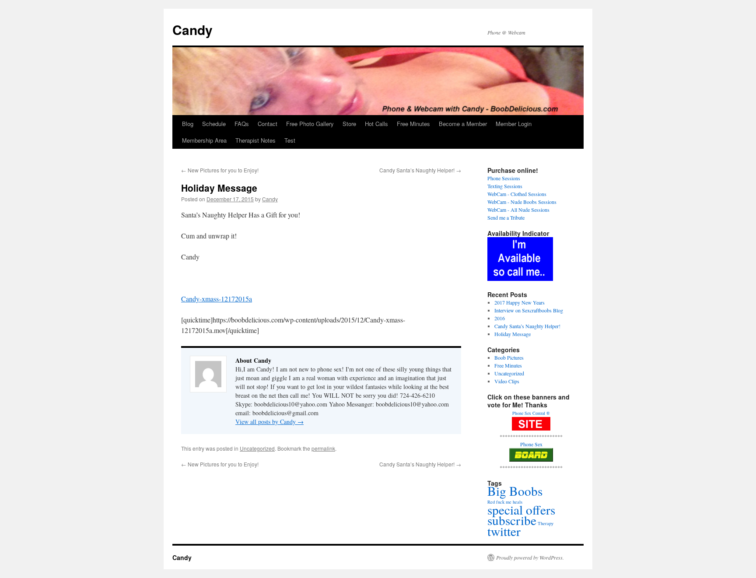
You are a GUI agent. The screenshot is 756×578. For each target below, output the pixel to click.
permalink (323, 448)
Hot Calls (376, 123)
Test (289, 140)
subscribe (511, 520)
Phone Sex (531, 444)
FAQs (241, 123)
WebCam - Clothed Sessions (516, 193)
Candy (192, 29)
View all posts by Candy (269, 421)
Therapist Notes (255, 140)
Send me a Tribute (506, 217)
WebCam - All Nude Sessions (518, 209)
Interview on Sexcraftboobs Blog (528, 310)
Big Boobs (514, 490)
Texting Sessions (504, 185)
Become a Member (463, 123)
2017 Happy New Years (519, 302)
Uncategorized (257, 448)
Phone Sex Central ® (531, 413)
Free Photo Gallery (310, 123)
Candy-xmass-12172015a (216, 298)
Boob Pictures (509, 357)
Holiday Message (512, 333)
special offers (521, 509)
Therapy (545, 523)
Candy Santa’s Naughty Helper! (420, 170)
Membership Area (204, 140)
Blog (187, 123)
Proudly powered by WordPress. (530, 557)
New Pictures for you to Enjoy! (220, 170)
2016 (499, 318)
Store (349, 123)
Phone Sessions (503, 178)
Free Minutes (413, 123)
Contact (267, 123)
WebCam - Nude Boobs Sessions (521, 201)
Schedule (214, 123)
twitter (504, 530)
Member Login (514, 123)
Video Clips (506, 381)
